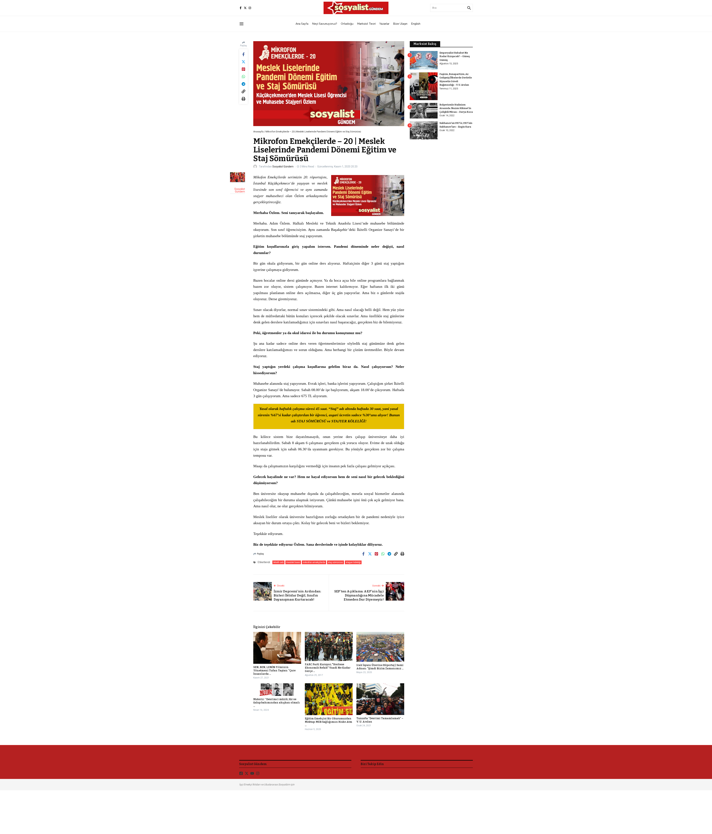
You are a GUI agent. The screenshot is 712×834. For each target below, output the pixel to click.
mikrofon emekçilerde (314, 562)
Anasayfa (258, 131)
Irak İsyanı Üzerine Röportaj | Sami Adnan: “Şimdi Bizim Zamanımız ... (379, 667)
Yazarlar (384, 23)
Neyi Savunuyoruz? (324, 23)
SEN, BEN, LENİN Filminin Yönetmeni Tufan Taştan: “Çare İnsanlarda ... (274, 670)
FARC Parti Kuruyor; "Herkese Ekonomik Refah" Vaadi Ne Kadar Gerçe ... (327, 668)
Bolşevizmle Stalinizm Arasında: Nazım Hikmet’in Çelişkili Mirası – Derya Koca (456, 108)
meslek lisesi (293, 562)
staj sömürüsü (335, 562)
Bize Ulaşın (400, 23)
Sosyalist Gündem (283, 166)
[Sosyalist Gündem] (237, 177)
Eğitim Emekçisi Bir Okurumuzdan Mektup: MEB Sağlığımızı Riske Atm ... (328, 722)
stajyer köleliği (353, 562)
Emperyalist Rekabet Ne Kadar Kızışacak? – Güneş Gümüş (454, 56)
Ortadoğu (347, 23)
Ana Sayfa (302, 23)
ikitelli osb (278, 562)
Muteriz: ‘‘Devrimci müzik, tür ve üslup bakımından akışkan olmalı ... (276, 703)
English (415, 23)
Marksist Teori (366, 23)
